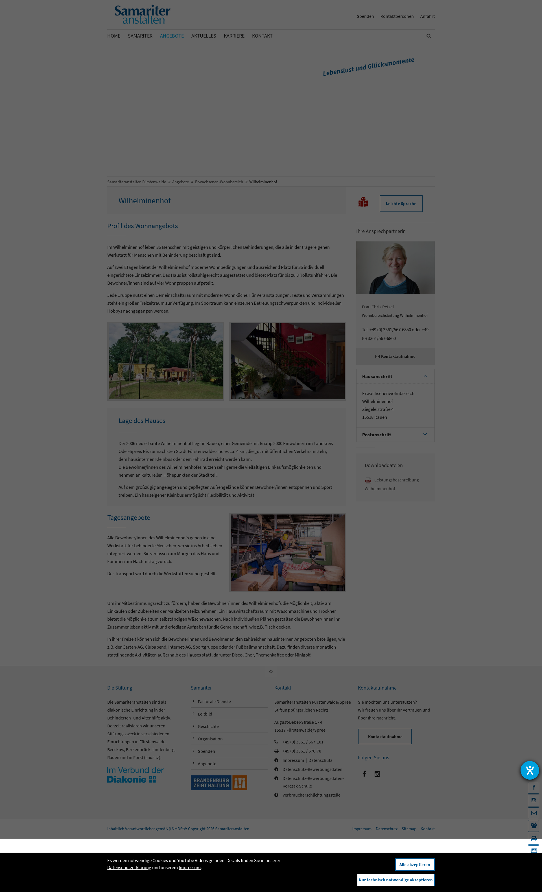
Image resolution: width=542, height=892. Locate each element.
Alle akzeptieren (414, 864)
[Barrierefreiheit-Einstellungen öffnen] (530, 770)
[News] (533, 851)
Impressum (190, 867)
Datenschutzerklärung (129, 867)
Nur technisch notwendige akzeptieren (396, 879)
